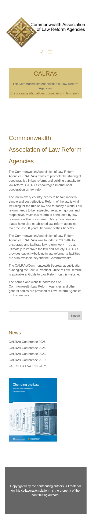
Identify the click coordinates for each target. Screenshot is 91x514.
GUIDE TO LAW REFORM (27, 366)
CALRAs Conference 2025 (27, 348)
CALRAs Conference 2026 (27, 342)
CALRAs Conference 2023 (27, 354)
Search (75, 315)
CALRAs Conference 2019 (27, 360)
